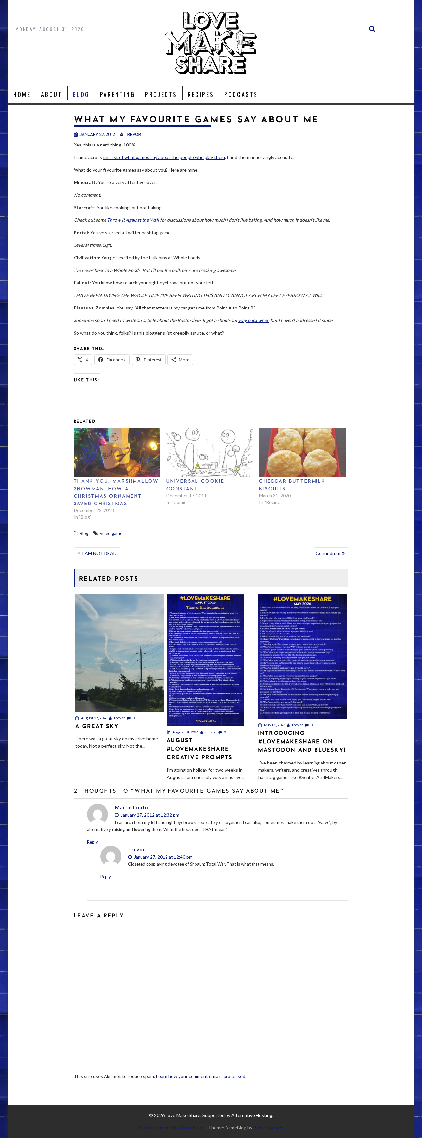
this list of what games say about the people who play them (164, 157)
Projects (161, 94)
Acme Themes (268, 1127)
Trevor (136, 849)
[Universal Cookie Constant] (209, 452)
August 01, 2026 (185, 732)
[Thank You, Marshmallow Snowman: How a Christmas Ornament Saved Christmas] (117, 452)
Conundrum (328, 553)
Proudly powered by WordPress (171, 1127)
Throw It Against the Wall (133, 220)
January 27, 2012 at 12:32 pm (149, 815)
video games (112, 533)
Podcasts (241, 94)
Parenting (117, 94)
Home (22, 94)
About (51, 94)
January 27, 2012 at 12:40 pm (163, 857)
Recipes (201, 94)
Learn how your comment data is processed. (201, 1076)
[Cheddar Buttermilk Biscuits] (302, 452)
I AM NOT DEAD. (100, 553)
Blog (81, 94)
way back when (253, 320)
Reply (92, 842)
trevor (133, 134)
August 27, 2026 (93, 718)
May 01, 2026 (274, 725)
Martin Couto (131, 807)
